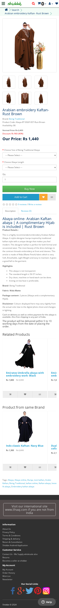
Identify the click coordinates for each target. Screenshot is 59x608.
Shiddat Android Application (15, 545)
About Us (6, 529)
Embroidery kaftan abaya (22, 486)
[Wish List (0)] (56, 3)
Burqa (30, 480)
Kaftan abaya (45, 483)
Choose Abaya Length (14, 162)
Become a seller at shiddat (14, 560)
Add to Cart (20, 197)
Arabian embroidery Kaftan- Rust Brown (27, 13)
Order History (8, 572)
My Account (7, 569)
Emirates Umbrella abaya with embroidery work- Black (25, 374)
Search (15, 9)
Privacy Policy (8, 532)
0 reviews (22, 204)
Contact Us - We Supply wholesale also (20, 554)
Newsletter (7, 579)
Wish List (6, 576)
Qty (4, 174)
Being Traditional (17, 118)
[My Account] (51, 3)
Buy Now (29, 188)
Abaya (11, 480)
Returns (6, 557)
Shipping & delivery (11, 538)
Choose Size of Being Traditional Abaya (22, 150)
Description (10, 211)
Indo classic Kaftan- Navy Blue (24, 445)
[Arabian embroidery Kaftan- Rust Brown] (29, 45)
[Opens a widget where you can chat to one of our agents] (47, 602)
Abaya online (20, 480)
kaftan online (32, 483)
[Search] (33, 4)
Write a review (34, 204)
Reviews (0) (26, 211)
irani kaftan (39, 480)
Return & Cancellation (12, 542)
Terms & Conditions (11, 535)
